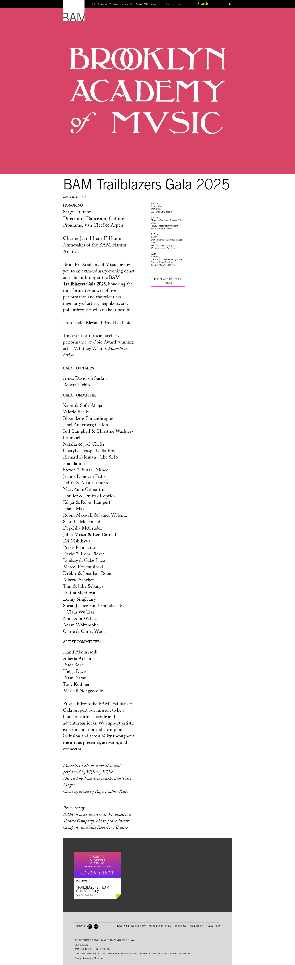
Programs (102, 4)
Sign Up (170, 4)
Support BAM (142, 4)
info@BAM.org (81, 944)
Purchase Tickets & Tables (167, 281)
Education (114, 4)
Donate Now (138, 926)
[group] (97, 875)
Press (168, 926)
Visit (93, 4)
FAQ (119, 926)
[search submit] (230, 3)
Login (180, 4)
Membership (127, 4)
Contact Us (180, 926)
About (153, 4)
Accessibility (196, 926)
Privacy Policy (212, 926)
